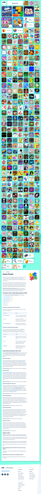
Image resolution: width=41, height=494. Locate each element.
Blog (19, 488)
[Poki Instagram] (5, 474)
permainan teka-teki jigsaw (14, 390)
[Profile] (3, 4)
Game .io (19, 471)
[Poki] (4, 2)
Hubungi (30, 471)
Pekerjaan (19, 490)
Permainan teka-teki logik (7, 372)
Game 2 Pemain (20, 473)
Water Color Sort (6, 315)
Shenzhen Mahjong (6, 323)
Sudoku (4, 336)
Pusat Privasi (31, 473)
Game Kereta (20, 469)
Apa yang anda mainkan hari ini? (5, 4)
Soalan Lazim (31, 469)
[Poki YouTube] (8, 474)
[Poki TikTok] (2, 474)
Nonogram (5, 345)
